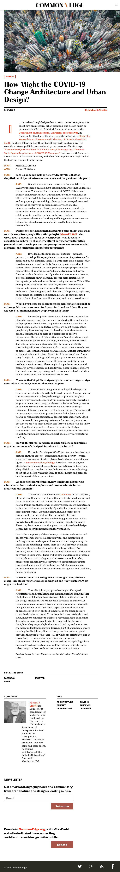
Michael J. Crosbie (97, 110)
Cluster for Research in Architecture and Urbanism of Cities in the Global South (47, 139)
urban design (64, 708)
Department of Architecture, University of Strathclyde (48, 132)
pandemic (85, 705)
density (61, 705)
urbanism (85, 708)
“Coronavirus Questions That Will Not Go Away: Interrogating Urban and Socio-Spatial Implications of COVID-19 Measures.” (44, 151)
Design (10, 77)
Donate (62, 844)
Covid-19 (84, 701)
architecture (65, 701)
